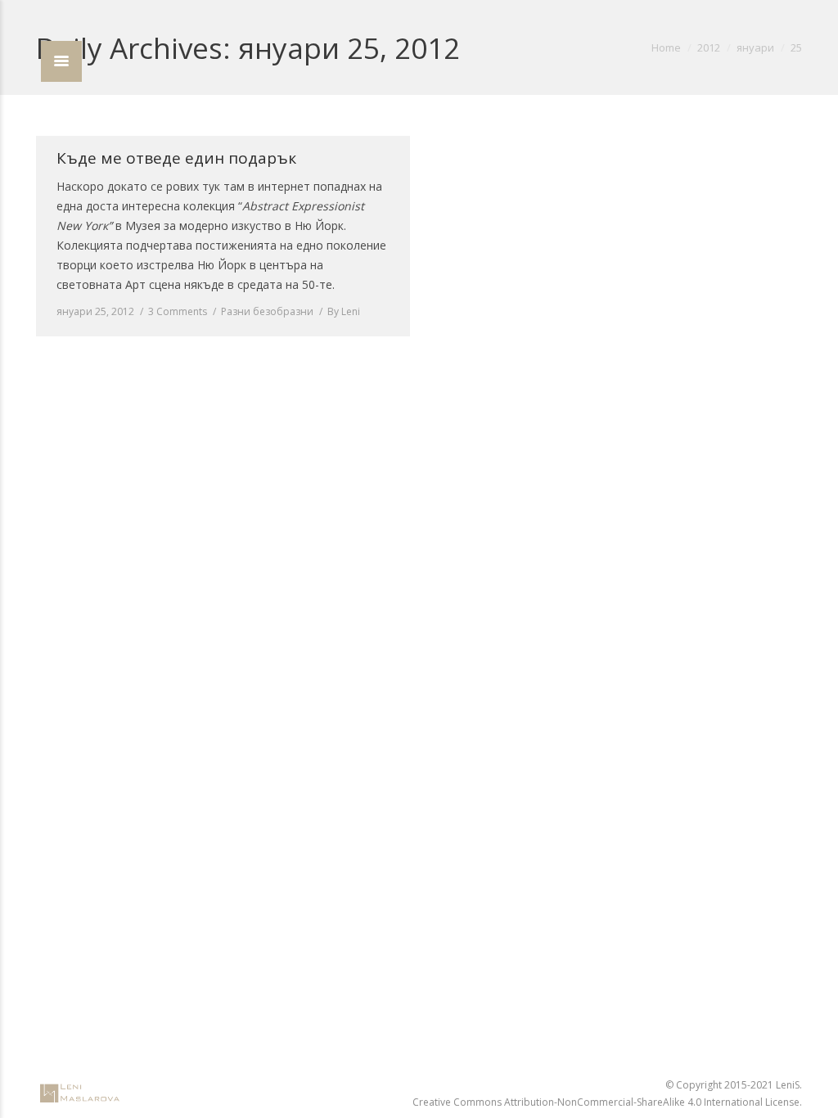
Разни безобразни (267, 311)
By (343, 311)
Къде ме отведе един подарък (176, 158)
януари (755, 47)
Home (666, 47)
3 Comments (177, 311)
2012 (708, 47)
